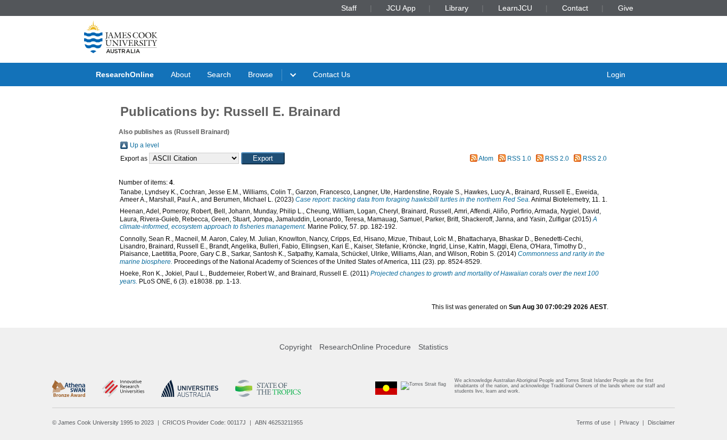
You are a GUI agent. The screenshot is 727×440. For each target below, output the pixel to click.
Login (616, 74)
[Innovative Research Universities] (123, 388)
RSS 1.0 (519, 158)
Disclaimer (661, 422)
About (181, 74)
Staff (349, 8)
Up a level (144, 145)
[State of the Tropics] (267, 388)
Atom (485, 158)
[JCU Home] (121, 36)
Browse (260, 74)
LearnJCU (515, 8)
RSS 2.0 (557, 158)
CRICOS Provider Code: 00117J (204, 422)
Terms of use (593, 422)
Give (625, 8)
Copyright (295, 347)
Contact (575, 8)
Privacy (629, 422)
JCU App (401, 8)
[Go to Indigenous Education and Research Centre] (386, 388)
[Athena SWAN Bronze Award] (68, 388)
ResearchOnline (125, 74)
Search (219, 74)
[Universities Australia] (189, 388)
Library (456, 8)
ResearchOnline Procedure (365, 347)
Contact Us (331, 74)
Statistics (433, 347)
